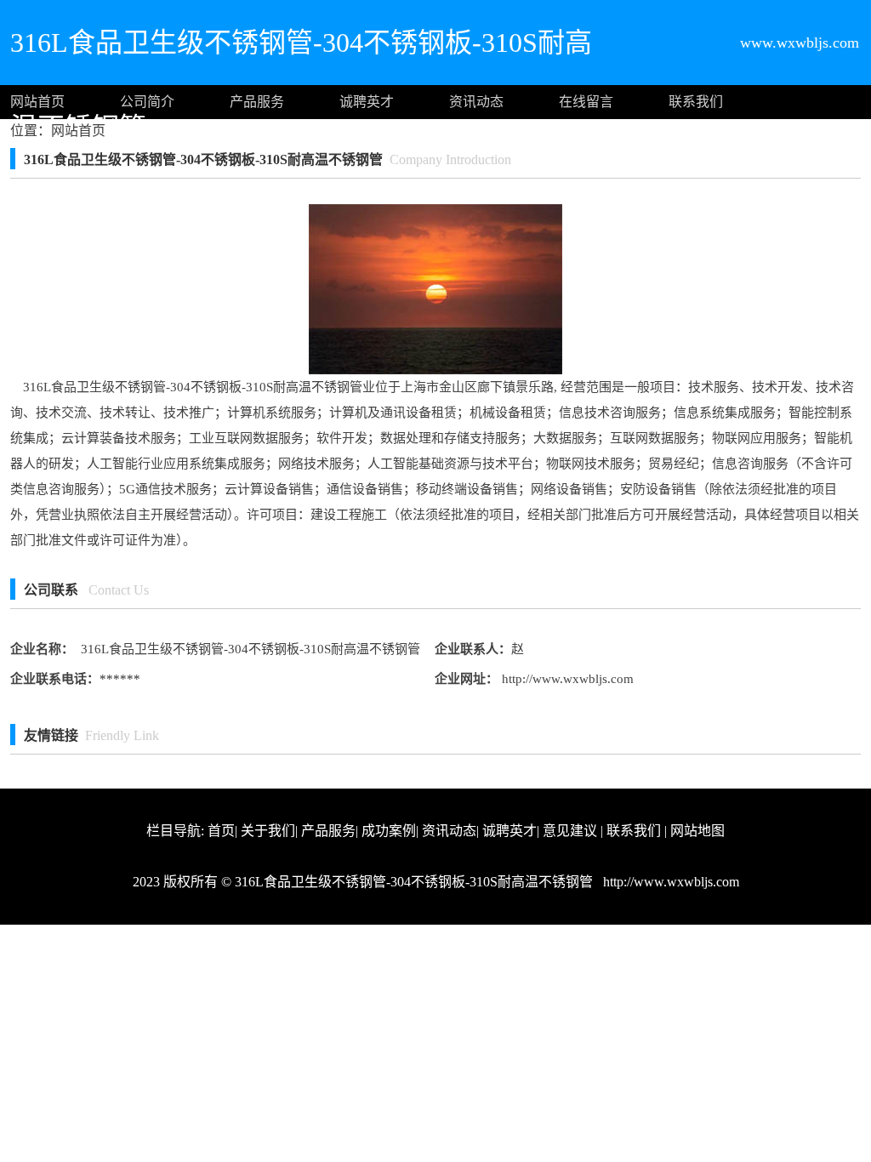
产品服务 (257, 101)
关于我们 (268, 830)
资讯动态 (476, 101)
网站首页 (37, 101)
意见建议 (570, 830)
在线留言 (586, 101)
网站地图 (697, 830)
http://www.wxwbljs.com (566, 679)
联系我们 (696, 101)
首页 (221, 830)
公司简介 (147, 101)
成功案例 (388, 830)
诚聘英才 (366, 101)
